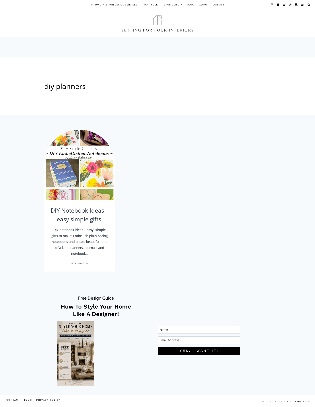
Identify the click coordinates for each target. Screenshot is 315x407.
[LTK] (290, 4)
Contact (219, 5)
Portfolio (151, 5)
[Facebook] (278, 4)
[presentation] (79, 165)
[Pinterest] (284, 4)
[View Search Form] (309, 4)
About (203, 5)
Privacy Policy (48, 400)
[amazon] (296, 4)
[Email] (302, 4)
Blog (190, 5)
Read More (79, 263)
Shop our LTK (173, 5)
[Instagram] (272, 4)
